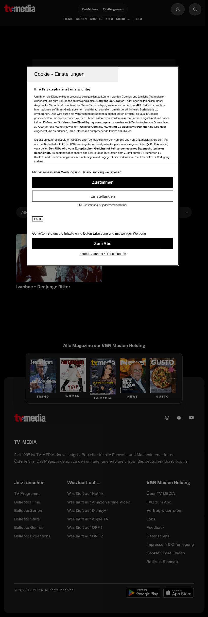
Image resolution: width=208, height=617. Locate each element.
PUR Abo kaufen (102, 243)
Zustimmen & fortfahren (102, 182)
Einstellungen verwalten (102, 196)
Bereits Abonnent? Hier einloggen (102, 254)
